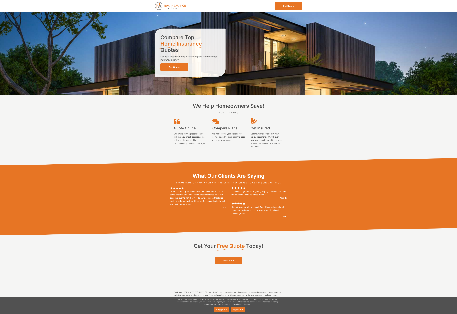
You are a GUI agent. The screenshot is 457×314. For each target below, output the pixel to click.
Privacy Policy (236, 304)
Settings (247, 304)
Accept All (221, 309)
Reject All (238, 309)
